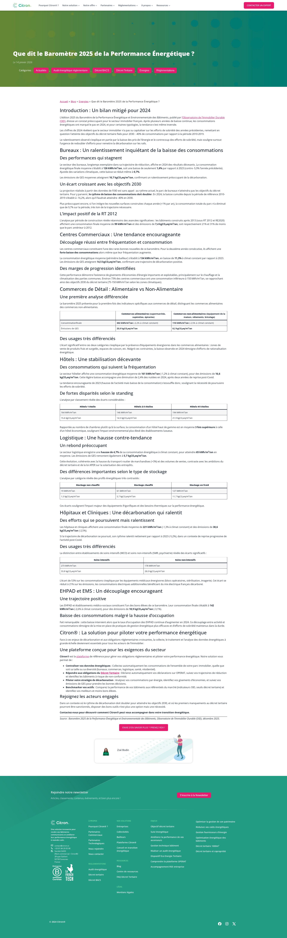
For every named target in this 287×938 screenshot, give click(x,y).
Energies (144, 70)
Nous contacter (96, 854)
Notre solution (69, 5)
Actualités (41, 70)
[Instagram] (226, 923)
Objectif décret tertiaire (162, 826)
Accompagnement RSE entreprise (167, 866)
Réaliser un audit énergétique (166, 850)
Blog (73, 101)
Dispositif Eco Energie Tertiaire (166, 856)
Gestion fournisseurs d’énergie (211, 832)
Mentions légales (125, 892)
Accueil (64, 101)
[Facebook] (219, 923)
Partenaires (106, 5)
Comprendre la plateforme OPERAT (168, 861)
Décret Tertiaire (124, 70)
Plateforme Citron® (126, 842)
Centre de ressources (127, 871)
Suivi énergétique (159, 831)
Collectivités (123, 831)
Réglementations (165, 70)
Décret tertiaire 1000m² (208, 846)
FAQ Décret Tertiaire (127, 876)
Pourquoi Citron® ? (49, 5)
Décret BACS (102, 70)
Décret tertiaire (96, 874)
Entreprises (122, 826)
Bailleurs (121, 837)
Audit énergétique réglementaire (71, 70)
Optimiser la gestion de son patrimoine (215, 821)
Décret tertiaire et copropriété (211, 851)
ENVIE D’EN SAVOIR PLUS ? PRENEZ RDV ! (143, 727)
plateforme (82, 656)
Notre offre (89, 5)
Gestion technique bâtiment (165, 845)
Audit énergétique (97, 869)
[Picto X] (234, 923)
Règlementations (127, 5)
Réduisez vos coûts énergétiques (212, 827)
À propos (146, 5)
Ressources (162, 5)
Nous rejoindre (96, 848)
